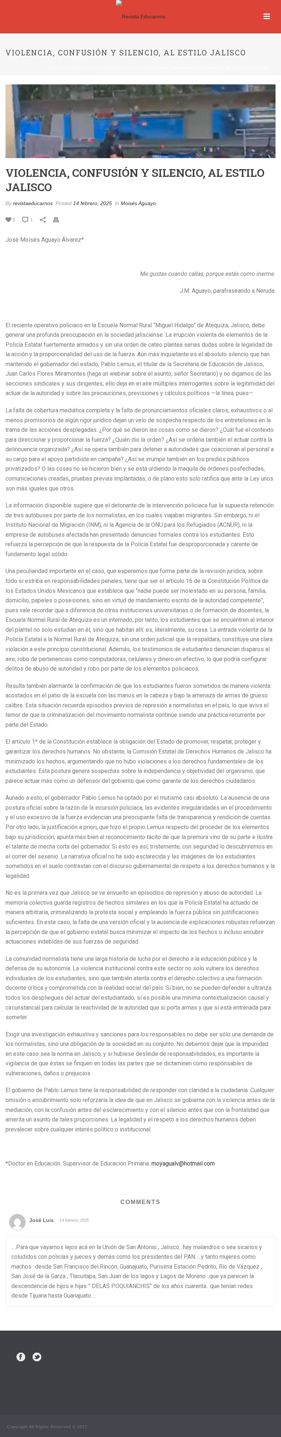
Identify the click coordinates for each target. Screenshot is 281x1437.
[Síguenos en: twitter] (37, 1357)
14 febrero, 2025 (92, 203)
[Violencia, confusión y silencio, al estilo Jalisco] (140, 121)
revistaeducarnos (33, 203)
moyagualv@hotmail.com (183, 1163)
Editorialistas (83, 68)
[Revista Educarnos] (140, 16)
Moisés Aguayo (123, 68)
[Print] (59, 219)
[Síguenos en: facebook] (20, 1357)
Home (54, 68)
